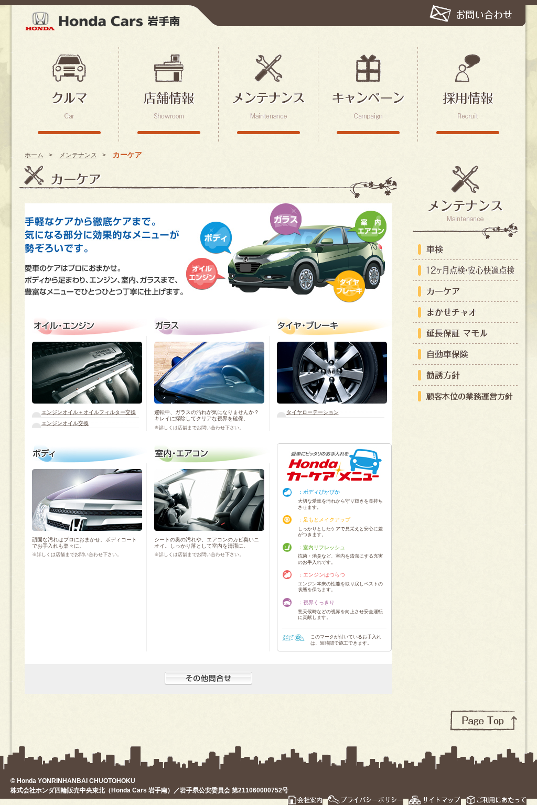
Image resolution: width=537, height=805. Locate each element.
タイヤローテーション (312, 412)
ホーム (34, 155)
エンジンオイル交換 (65, 423)
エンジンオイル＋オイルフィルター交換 (88, 412)
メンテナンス (78, 155)
